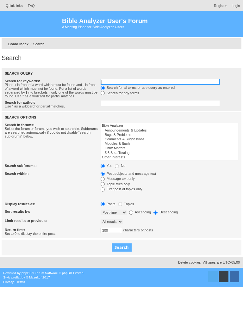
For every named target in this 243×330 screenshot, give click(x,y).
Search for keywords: (22, 81)
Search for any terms (122, 93)
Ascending (142, 212)
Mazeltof (35, 277)
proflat (16, 277)
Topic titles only (118, 184)
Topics (128, 204)
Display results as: (20, 204)
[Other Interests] (169, 157)
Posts (110, 204)
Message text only (120, 178)
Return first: (15, 230)
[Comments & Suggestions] (169, 139)
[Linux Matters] (169, 148)
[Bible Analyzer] (169, 126)
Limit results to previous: (26, 221)
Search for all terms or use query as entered (140, 87)
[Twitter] (213, 276)
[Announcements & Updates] (169, 130)
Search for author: (20, 102)
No (122, 166)
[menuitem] (29, 5)
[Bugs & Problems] (169, 135)
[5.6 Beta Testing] (169, 153)
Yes (109, 166)
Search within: (17, 173)
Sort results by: (17, 211)
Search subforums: (21, 166)
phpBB (27, 273)
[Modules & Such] (169, 144)
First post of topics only (124, 189)
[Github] (223, 276)
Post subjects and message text (131, 173)
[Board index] (32, 24)
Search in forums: (19, 125)
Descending (168, 212)
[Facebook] (234, 276)
